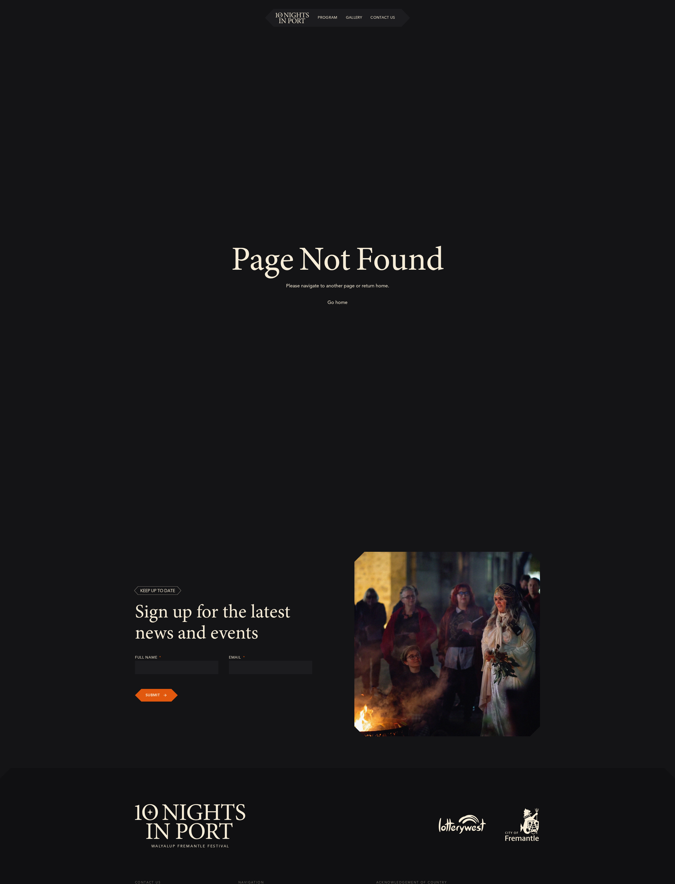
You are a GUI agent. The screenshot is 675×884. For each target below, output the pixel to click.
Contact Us (382, 17)
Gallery (354, 17)
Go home (337, 302)
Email (237, 657)
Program (327, 17)
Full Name (148, 657)
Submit (153, 695)
